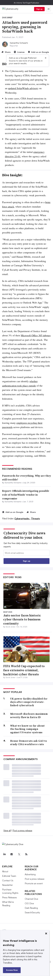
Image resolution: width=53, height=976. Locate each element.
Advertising (30, 874)
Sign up (39, 9)
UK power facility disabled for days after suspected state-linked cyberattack (28, 702)
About (5, 871)
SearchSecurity (32, 912)
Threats (35, 518)
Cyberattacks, (22, 518)
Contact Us (7, 880)
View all (7, 830)
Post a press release (22, 830)
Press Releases (9, 897)
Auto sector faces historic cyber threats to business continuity (22, 619)
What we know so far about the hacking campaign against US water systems (27, 729)
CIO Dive (29, 903)
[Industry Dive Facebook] (12, 854)
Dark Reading (31, 907)
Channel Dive (31, 898)
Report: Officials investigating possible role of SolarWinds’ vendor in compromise (25, 494)
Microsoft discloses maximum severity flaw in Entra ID (29, 715)
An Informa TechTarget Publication (26, 3)
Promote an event (34, 883)
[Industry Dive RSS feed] (26, 854)
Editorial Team (9, 876)
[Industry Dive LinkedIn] (4, 854)
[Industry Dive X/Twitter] (19, 854)
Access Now (12, 970)
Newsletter (7, 885)
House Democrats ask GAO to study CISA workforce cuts (28, 742)
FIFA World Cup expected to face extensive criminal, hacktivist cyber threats (24, 670)
